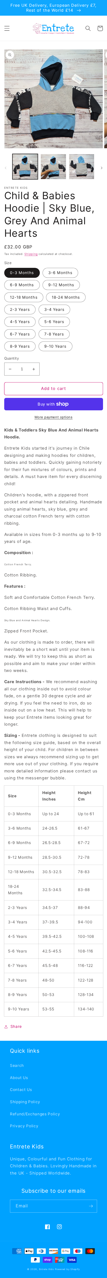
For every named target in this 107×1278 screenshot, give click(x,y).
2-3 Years (20, 309)
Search (17, 1065)
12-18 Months (24, 297)
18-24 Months (66, 297)
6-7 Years (20, 334)
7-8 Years (54, 334)
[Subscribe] (91, 1206)
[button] (7, 28)
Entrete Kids (46, 1269)
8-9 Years (20, 346)
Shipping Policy (25, 1101)
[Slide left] (5, 167)
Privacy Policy (24, 1126)
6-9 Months (22, 285)
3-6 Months (60, 272)
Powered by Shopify (67, 1269)
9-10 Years (55, 346)
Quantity (11, 358)
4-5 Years (20, 321)
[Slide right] (101, 167)
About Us (19, 1077)
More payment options (54, 417)
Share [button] (16, 1026)
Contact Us (21, 1089)
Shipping (31, 254)
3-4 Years (54, 309)
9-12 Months (61, 285)
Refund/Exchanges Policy (35, 1114)
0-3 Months (22, 272)
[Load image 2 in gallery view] (53, 167)
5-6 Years (54, 321)
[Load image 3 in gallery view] (82, 167)
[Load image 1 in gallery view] (25, 167)
